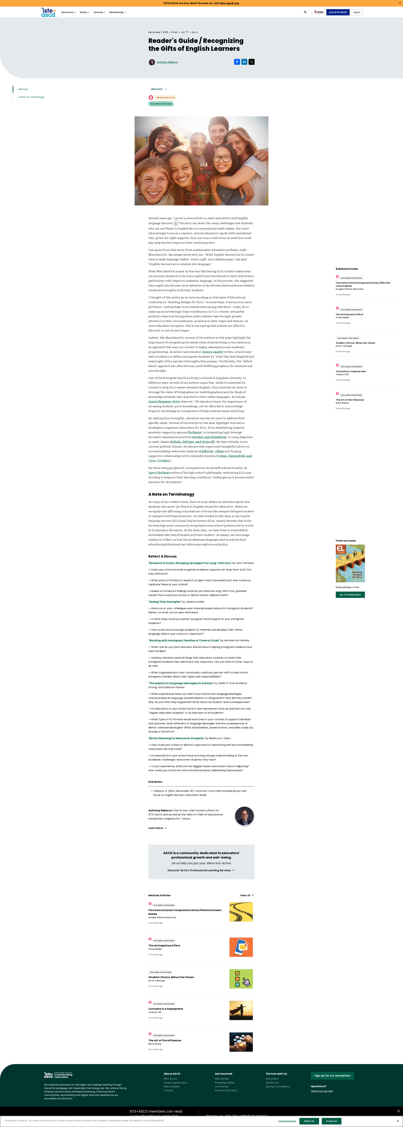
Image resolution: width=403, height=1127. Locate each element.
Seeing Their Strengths (164, 602)
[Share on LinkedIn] (244, 62)
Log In (356, 12)
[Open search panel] (305, 12)
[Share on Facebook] (237, 62)
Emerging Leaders (225, 1082)
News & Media (171, 1086)
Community (222, 1086)
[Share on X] (252, 62)
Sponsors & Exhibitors (278, 1086)
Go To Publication (350, 594)
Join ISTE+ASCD (338, 12)
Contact (168, 1090)
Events (83, 12)
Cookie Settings (287, 1121)
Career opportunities (175, 1082)
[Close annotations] (398, 1110)
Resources (68, 12)
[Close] (397, 1120)
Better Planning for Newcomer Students (176, 738)
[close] (400, 3)
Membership (116, 12)
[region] (201, 1121)
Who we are (170, 1078)
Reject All (309, 1121)
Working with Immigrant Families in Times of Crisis (184, 640)
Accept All (331, 1121)
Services (98, 12)
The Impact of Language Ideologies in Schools (180, 683)
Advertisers (272, 1078)
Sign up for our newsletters (332, 1075)
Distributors (272, 1082)
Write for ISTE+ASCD (226, 1090)
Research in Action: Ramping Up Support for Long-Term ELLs (190, 563)
